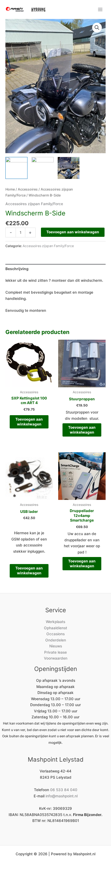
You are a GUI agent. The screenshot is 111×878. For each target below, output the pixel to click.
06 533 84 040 (63, 790)
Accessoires (28, 189)
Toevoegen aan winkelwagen (72, 232)
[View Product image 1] (16, 168)
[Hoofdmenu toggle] (100, 9)
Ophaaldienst (55, 628)
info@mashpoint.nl (62, 796)
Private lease (55, 652)
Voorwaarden (55, 658)
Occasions (55, 634)
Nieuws (55, 646)
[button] (97, 27)
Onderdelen (55, 640)
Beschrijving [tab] (17, 269)
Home (10, 189)
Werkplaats (55, 622)
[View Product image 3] (69, 168)
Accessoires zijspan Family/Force (34, 204)
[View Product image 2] (43, 168)
